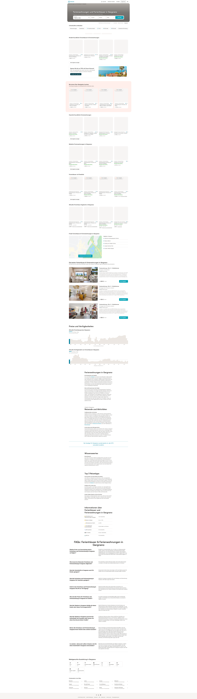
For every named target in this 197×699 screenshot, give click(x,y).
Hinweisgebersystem (115, 697)
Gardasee (92, 376)
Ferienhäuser (81, 28)
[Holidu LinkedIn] (98, 695)
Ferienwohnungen (73, 28)
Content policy (108, 697)
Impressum (96, 697)
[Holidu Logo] (73, 2)
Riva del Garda (87, 424)
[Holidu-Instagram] (96, 695)
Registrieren (123, 1)
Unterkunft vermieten (111, 1)
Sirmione (92, 482)
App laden (104, 1)
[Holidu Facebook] (100, 695)
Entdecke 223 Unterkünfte (85, 255)
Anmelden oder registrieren (76, 74)
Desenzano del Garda (97, 423)
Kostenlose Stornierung (123, 28)
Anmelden (118, 1)
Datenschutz (103, 697)
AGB (99, 697)
